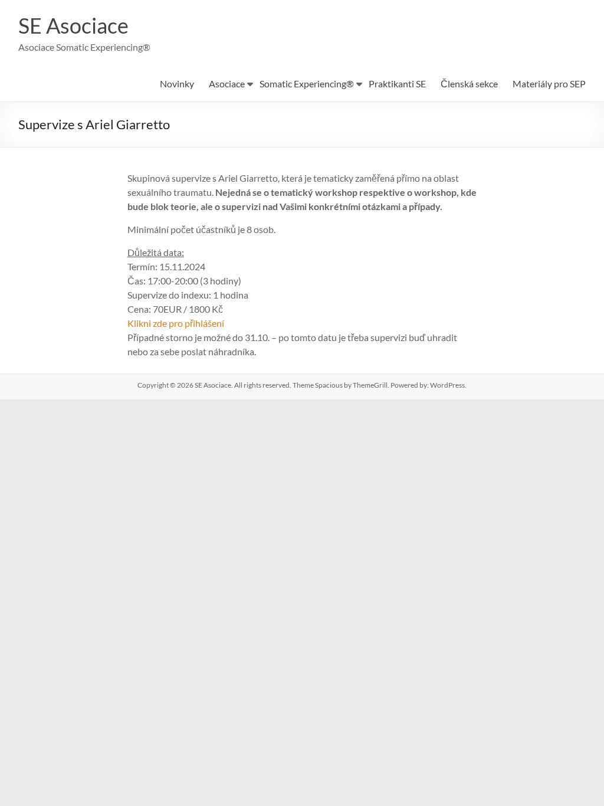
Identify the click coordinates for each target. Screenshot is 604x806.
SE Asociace (73, 25)
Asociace (227, 83)
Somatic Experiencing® (307, 83)
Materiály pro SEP (549, 83)
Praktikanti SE (397, 83)
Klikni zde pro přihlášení (175, 323)
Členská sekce (469, 83)
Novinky (177, 83)
